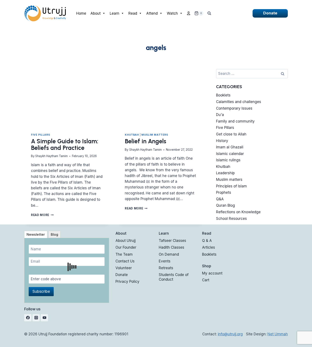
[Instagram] (36, 317)
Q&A (220, 199)
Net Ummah (277, 334)
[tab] (35, 234)
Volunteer (123, 268)
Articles (208, 247)
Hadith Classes (171, 247)
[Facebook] (27, 317)
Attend (152, 13)
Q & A (207, 240)
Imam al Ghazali (229, 147)
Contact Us (125, 261)
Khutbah (132, 134)
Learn (114, 13)
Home (81, 13)
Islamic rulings (228, 160)
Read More (42, 215)
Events (164, 261)
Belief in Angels (145, 141)
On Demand (169, 254)
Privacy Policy (127, 281)
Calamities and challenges (238, 102)
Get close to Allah (231, 134)
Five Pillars (40, 134)
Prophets (223, 192)
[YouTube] (44, 317)
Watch (172, 13)
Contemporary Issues (234, 108)
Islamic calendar (230, 154)
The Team (124, 254)
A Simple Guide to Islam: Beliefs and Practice (64, 144)
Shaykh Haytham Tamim (51, 156)
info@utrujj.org (230, 334)
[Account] (188, 13)
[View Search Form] (209, 13)
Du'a (220, 115)
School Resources (231, 218)
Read (132, 13)
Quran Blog (225, 205)
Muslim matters (154, 134)
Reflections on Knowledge (238, 212)
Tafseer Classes (172, 240)
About (95, 13)
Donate (270, 13)
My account (212, 273)
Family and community (235, 121)
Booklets (223, 95)
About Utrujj (125, 240)
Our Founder (125, 247)
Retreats (166, 268)
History (222, 141)
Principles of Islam (231, 186)
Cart (205, 280)
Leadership (225, 173)
